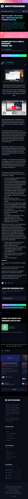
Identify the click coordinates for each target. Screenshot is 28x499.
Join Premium (10, 435)
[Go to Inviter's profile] (3, 384)
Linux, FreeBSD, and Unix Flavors (15, 50)
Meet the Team (10, 452)
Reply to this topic (14, 55)
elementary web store (16, 272)
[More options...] (24, 64)
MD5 (3, 264)
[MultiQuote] (6, 283)
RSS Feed (9, 459)
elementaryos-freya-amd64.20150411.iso (11, 263)
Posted (10, 64)
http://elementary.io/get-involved (10, 278)
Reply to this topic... (8, 298)
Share (14, 304)
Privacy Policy (13, 496)
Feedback (9, 440)
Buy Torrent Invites (11, 438)
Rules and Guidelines (11, 433)
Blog (7, 450)
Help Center (9, 454)
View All (14, 389)
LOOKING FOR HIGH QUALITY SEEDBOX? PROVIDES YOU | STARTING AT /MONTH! (15, 35)
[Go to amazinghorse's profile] (3, 63)
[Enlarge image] (14, 75)
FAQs (8, 431)
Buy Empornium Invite (9, 363)
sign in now (10, 291)
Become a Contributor (12, 457)
